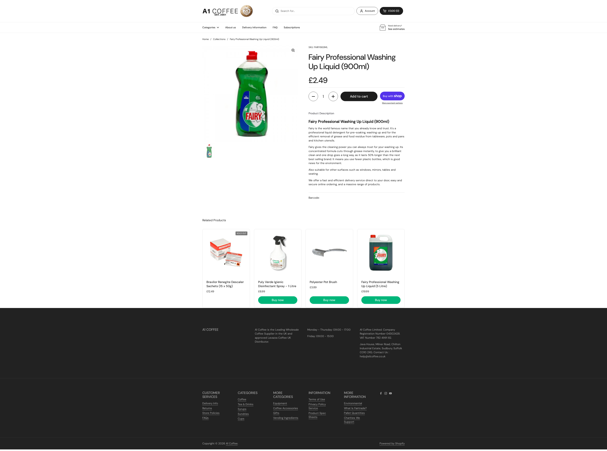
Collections (219, 39)
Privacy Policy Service (317, 406)
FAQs (205, 418)
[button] (391, 11)
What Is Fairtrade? (355, 408)
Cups (241, 418)
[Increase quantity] (333, 96)
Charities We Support (352, 420)
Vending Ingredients (285, 418)
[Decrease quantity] (313, 96)
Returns (207, 408)
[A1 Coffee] (227, 11)
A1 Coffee (232, 443)
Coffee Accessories (285, 408)
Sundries (243, 414)
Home (205, 39)
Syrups (242, 409)
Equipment (280, 403)
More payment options (392, 103)
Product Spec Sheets (317, 415)
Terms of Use (317, 399)
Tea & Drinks (245, 404)
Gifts (276, 413)
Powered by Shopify (392, 443)
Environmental (353, 403)
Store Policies (211, 413)
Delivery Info (210, 403)
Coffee (242, 399)
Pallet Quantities (354, 413)
